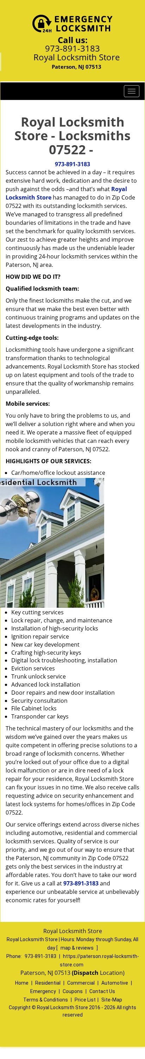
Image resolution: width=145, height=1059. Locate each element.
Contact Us (102, 991)
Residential (48, 983)
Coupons (73, 991)
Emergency (43, 991)
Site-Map (111, 1000)
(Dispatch (86, 973)
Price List (85, 1000)
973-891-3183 (72, 48)
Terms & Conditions (45, 1000)
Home (22, 983)
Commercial (81, 983)
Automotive (114, 983)
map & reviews (78, 948)
